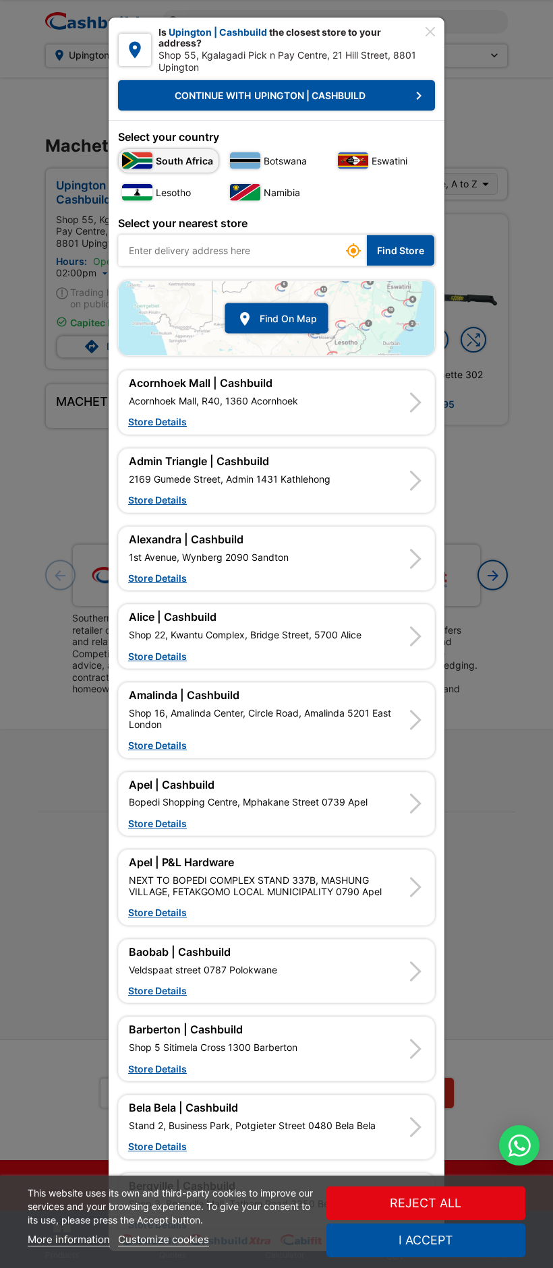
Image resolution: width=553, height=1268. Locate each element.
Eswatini (389, 161)
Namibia (282, 192)
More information (69, 1239)
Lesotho (173, 192)
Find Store (400, 250)
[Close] (430, 31)
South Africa (184, 161)
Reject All (425, 1203)
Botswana (285, 161)
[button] (276, 402)
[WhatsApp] (519, 1145)
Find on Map (277, 318)
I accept (426, 1240)
